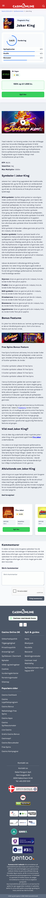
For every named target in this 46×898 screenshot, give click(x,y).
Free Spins (6, 747)
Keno (27, 639)
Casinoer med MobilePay (31, 662)
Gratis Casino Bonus (10, 734)
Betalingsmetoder (32, 656)
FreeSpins (22, 408)
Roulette (28, 647)
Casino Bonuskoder (10, 742)
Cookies (5, 669)
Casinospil (6, 738)
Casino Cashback (9, 695)
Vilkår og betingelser (11, 664)
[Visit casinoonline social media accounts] (21, 624)
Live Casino (6, 730)
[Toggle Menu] (3, 5)
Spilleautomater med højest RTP (34, 669)
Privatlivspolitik (9, 647)
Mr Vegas (15, 71)
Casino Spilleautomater (9, 724)
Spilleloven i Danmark (11, 656)
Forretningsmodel (9, 677)
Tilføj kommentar (35, 598)
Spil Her (23, 94)
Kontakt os (23, 768)
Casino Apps (7, 718)
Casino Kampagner (10, 751)
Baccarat (29, 652)
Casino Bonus (8, 706)
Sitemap (5, 682)
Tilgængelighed (8, 643)
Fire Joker (37, 437)
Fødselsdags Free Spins (9, 712)
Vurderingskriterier (10, 673)
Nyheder (5, 660)
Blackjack (29, 643)
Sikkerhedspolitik (9, 639)
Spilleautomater (18, 11)
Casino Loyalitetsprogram (10, 700)
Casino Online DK (7, 11)
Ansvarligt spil (8, 652)
